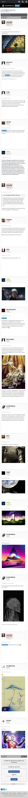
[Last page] (26, 18)
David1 (8, 720)
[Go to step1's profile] (3, 473)
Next (23, 17)
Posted (6, 29)
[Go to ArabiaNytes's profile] (3, 407)
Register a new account (14, 771)
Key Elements (11, 309)
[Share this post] (25, 29)
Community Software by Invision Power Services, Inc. (14, 796)
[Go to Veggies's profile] (3, 220)
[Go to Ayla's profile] (3, 250)
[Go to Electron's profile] (3, 63)
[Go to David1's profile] (3, 721)
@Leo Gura (7, 75)
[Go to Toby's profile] (3, 93)
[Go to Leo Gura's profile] (3, 22)
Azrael (8, 122)
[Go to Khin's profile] (3, 436)
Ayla (7, 249)
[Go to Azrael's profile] (3, 122)
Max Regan (10, 339)
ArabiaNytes (10, 406)
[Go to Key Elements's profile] (3, 310)
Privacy (14, 793)
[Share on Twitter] (4, 789)
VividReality (10, 666)
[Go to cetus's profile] (3, 152)
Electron (9, 62)
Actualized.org (4, 793)
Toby (8, 92)
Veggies (9, 219)
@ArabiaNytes (5, 644)
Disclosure (19, 793)
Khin (8, 436)
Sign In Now (14, 779)
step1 (8, 472)
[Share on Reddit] (6, 789)
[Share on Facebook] (2, 789)
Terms (10, 793)
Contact (25, 793)
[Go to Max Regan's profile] (3, 340)
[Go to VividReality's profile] (3, 667)
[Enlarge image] (13, 739)
